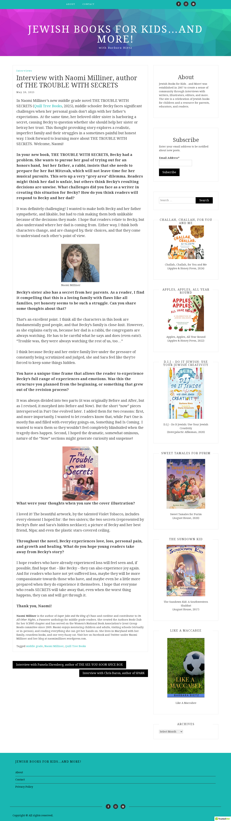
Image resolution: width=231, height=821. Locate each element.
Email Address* (169, 157)
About (70, 4)
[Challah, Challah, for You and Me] (186, 242)
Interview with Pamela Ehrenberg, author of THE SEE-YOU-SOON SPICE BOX (69, 664)
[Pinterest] (193, 3)
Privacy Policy (24, 786)
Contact (88, 4)
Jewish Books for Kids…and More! (115, 34)
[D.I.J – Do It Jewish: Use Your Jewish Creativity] (186, 393)
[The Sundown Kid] (186, 570)
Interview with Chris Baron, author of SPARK (114, 673)
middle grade (34, 646)
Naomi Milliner (54, 646)
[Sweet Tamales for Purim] (186, 484)
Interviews (24, 70)
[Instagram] (186, 3)
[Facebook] (178, 3)
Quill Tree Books (48, 106)
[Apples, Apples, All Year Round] (186, 313)
